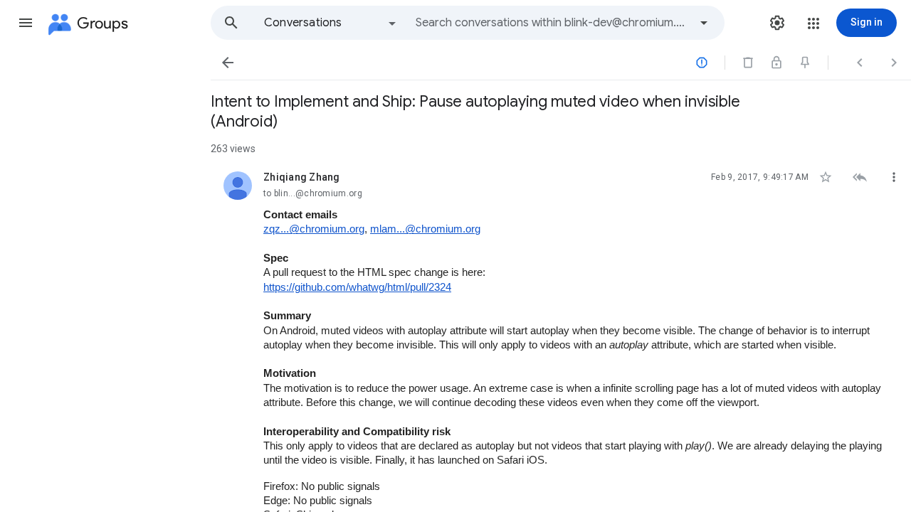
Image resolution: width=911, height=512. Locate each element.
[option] (331, 22)
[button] (26, 23)
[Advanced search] (704, 22)
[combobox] (552, 22)
